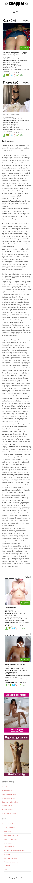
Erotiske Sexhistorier (9, 824)
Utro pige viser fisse (8, 794)
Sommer (7, 866)
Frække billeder (7, 809)
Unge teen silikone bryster (11, 787)
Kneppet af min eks (10, 839)
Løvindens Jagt (9, 847)
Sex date (7, 854)
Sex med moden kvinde (10, 802)
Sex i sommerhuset (10, 858)
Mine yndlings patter (9, 813)
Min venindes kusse (8, 798)
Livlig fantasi (8, 843)
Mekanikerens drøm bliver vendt (14, 850)
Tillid (5, 869)
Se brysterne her (7, 790)
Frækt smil (7, 831)
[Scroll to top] (30, 880)
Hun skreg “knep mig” (11, 835)
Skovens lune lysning (11, 862)
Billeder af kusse (7, 806)
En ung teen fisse (9, 828)
